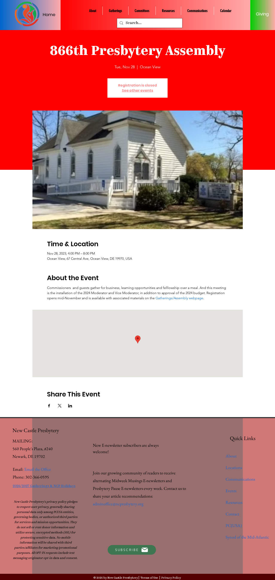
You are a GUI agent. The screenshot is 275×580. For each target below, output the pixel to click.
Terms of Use (149, 578)
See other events (137, 90)
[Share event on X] (60, 405)
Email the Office (37, 469)
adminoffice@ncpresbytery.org (118, 504)
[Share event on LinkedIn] (70, 405)
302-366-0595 (37, 477)
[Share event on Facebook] (49, 405)
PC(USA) (234, 525)
